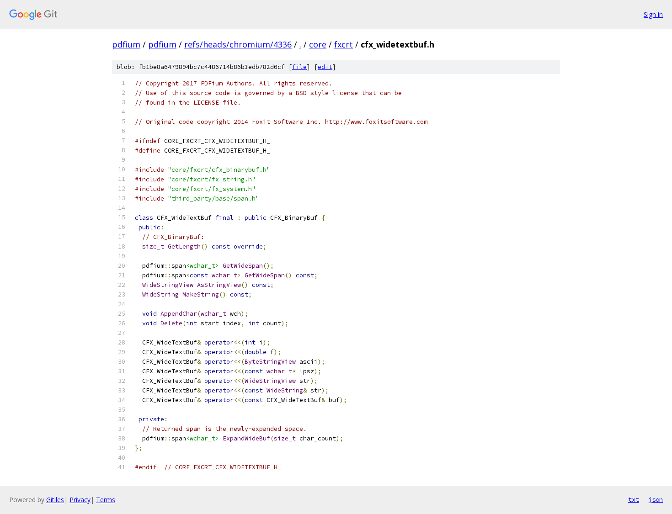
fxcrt (343, 44)
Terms (105, 499)
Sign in (653, 14)
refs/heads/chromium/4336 (238, 44)
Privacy (80, 499)
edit (325, 67)
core (317, 44)
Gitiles (55, 499)
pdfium (126, 44)
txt (633, 499)
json (655, 499)
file (299, 67)
